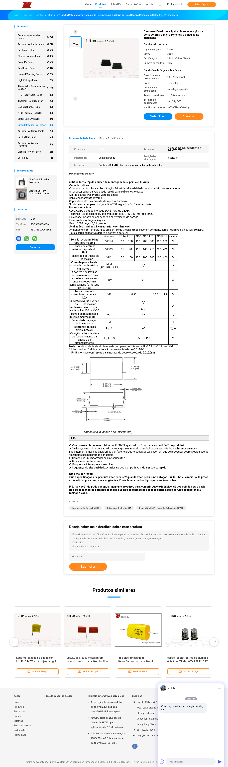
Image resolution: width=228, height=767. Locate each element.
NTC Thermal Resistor (35, 113)
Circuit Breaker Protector (35, 125)
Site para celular (22, 725)
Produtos (19, 706)
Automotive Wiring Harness (35, 144)
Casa (16, 702)
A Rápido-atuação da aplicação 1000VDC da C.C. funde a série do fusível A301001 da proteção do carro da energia (108, 738)
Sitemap (18, 721)
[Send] (219, 761)
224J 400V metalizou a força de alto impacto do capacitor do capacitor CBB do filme (35, 661)
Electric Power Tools (35, 151)
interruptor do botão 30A (119, 508)
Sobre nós (19, 711)
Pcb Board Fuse (35, 68)
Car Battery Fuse (35, 137)
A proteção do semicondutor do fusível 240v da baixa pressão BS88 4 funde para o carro (107, 707)
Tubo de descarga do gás (58, 696)
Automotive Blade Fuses (35, 44)
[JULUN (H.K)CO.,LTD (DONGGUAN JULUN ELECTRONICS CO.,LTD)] (27, 5)
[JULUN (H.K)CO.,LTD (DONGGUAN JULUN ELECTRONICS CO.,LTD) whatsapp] (26, 238)
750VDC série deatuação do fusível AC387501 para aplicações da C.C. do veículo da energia (107, 723)
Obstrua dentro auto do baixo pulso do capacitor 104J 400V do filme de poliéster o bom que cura (86, 661)
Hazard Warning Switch (35, 74)
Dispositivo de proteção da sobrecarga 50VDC (161, 508)
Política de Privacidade (20, 732)
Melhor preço (158, 116)
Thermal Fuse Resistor (35, 101)
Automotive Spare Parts (35, 131)
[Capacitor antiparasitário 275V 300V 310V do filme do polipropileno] (138, 630)
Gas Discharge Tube (35, 107)
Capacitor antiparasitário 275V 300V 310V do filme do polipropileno (136, 661)
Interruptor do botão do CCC (85, 508)
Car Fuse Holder (35, 50)
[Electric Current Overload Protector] (21, 194)
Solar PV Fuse (35, 62)
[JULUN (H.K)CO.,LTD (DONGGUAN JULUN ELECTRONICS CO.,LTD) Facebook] (135, 746)
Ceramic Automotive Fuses (35, 36)
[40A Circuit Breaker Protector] (21, 182)
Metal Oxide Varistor (35, 119)
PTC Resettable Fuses (35, 95)
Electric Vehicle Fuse (35, 56)
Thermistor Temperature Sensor (35, 87)
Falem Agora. (202, 4)
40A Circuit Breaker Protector (39, 181)
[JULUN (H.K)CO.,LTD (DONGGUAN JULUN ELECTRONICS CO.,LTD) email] (18, 238)
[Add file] (162, 761)
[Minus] (220, 688)
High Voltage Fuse (35, 80)
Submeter (88, 567)
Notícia (17, 716)
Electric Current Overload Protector (40, 192)
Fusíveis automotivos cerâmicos (106, 696)
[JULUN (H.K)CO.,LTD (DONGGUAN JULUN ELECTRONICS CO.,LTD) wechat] (34, 238)
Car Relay (35, 157)
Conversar (35, 247)
